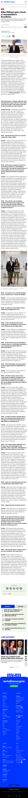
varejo (9, 593)
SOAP (17, 717)
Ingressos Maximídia (19, 759)
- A (2, 36)
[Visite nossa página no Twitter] (11, 796)
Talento (17, 703)
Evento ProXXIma (6, 730)
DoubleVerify (18, 738)
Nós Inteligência (19, 726)
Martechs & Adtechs (19, 711)
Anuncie (17, 749)
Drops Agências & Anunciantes (19, 701)
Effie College (5, 777)
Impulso (17, 723)
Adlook (17, 740)
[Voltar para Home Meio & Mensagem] (11, 2)
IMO (17, 718)
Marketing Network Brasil (7, 755)
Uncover (17, 734)
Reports (4, 718)
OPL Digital (18, 721)
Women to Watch (19, 756)
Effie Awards (5, 733)
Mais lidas (20, 606)
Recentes (7, 606)
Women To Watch (6, 706)
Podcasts (4, 710)
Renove (17, 747)
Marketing (6, 6)
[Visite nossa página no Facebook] (8, 796)
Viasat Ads (18, 731)
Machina (17, 729)
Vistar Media (18, 727)
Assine (17, 746)
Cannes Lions (5, 722)
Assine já (14, 686)
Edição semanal (18, 754)
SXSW (4, 723)
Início (2, 6)
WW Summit (5, 728)
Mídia (4, 700)
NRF (3, 726)
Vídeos (4, 712)
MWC (4, 725)
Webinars (4, 713)
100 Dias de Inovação (19, 697)
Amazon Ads (18, 720)
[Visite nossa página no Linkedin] (16, 796)
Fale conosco (18, 752)
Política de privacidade (20, 750)
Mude (17, 735)
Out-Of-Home (18, 710)
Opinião (4, 703)
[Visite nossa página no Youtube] (19, 796)
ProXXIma (4, 705)
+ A (5, 36)
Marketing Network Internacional (6, 771)
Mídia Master (5, 751)
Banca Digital (5, 715)
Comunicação (5, 697)
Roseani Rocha (4, 31)
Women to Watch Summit (7, 747)
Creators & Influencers (20, 708)
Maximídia (4, 731)
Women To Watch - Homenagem (8, 762)
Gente (4, 702)
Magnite (17, 732)
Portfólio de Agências (6, 716)
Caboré (4, 734)
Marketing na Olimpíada (20, 699)
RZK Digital (18, 736)
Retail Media (18, 707)
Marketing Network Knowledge (8, 761)
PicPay (17, 724)
